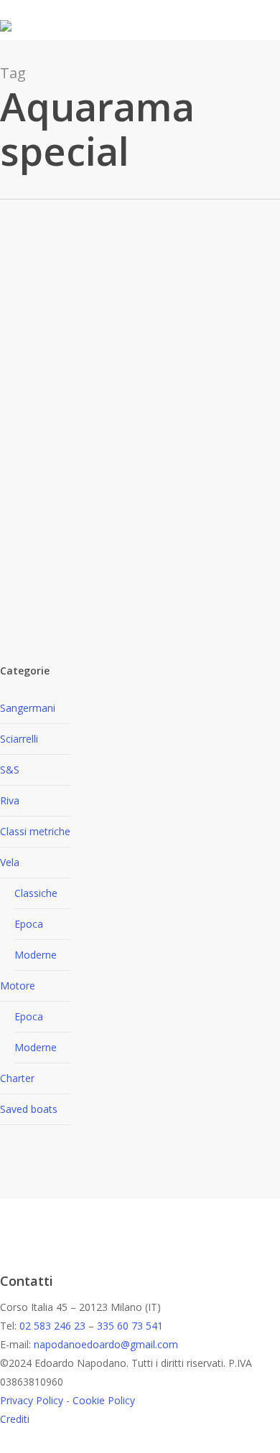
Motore (17, 985)
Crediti (14, 1419)
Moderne (35, 954)
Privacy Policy (31, 1400)
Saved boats (28, 1109)
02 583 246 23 (52, 1325)
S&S (9, 769)
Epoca (28, 924)
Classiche (35, 893)
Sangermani (27, 708)
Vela (9, 862)
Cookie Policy (104, 1400)
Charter (17, 1078)
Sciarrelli (19, 739)
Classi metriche (35, 831)
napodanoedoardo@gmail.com (106, 1344)
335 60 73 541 (130, 1325)
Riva (9, 800)
